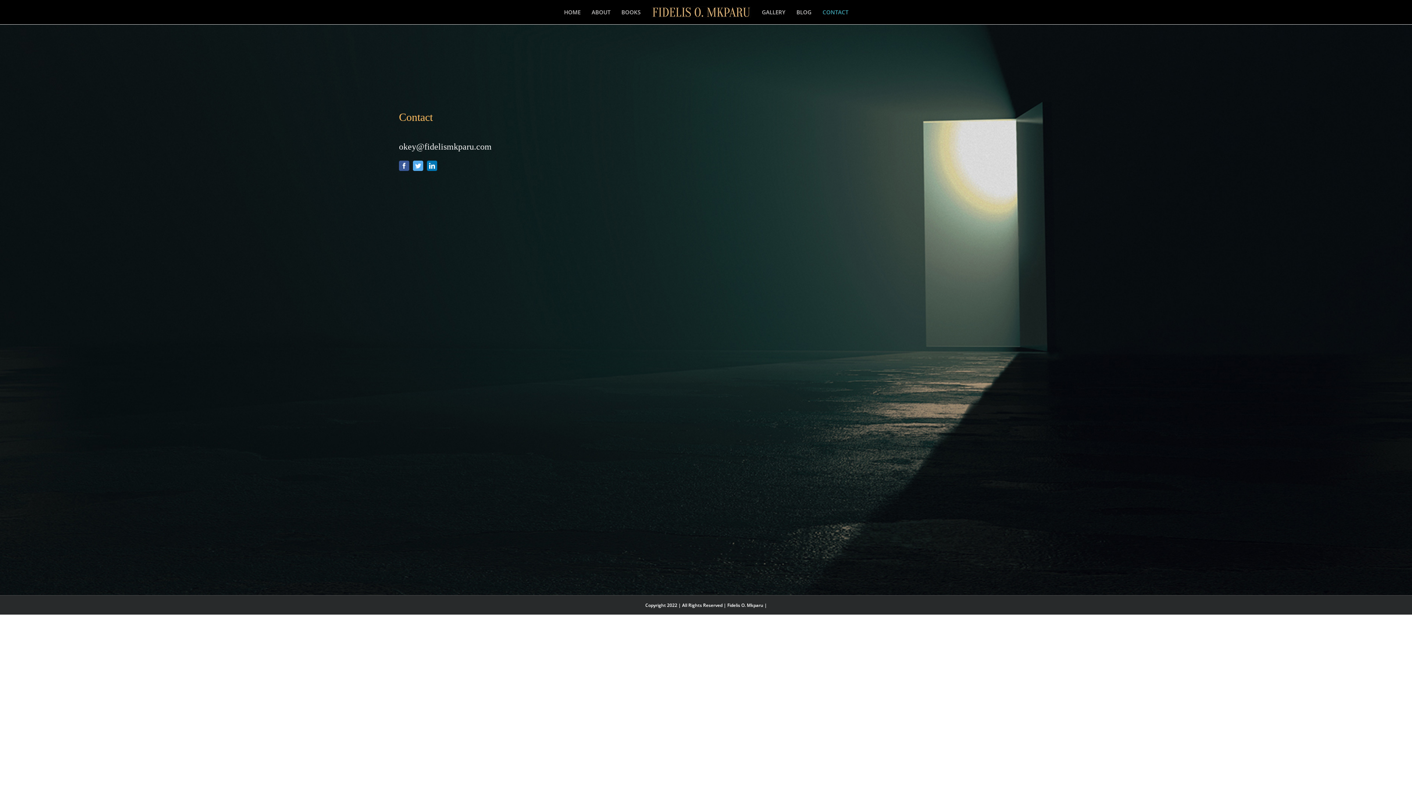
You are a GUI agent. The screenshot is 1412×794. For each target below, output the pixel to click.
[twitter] (418, 166)
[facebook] (404, 166)
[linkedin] (432, 166)
